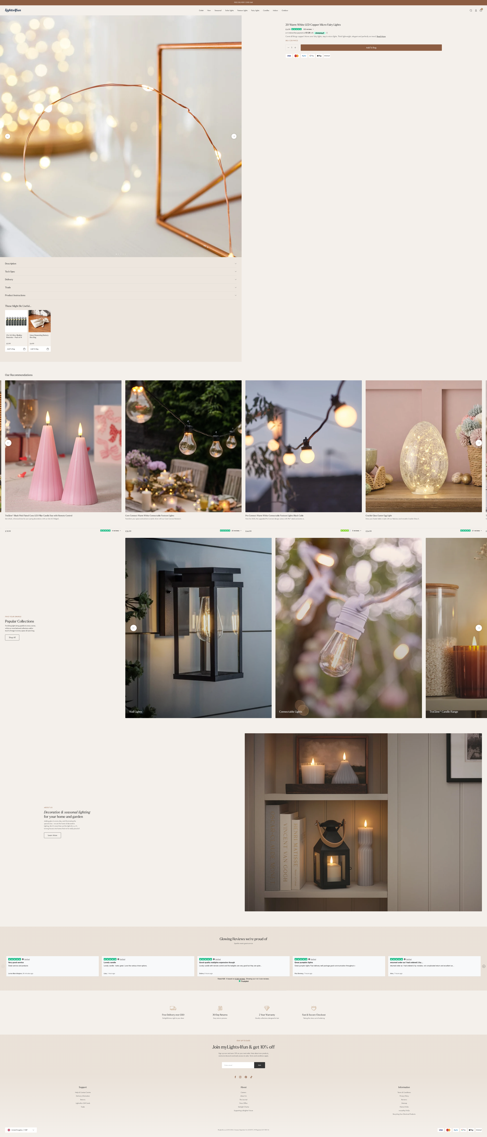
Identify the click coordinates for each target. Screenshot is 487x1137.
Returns (82, 1100)
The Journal (243, 1100)
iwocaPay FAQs (404, 1110)
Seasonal (218, 10)
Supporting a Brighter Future (243, 1110)
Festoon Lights (242, 10)
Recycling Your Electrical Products (404, 1114)
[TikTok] (251, 1077)
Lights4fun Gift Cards (83, 1103)
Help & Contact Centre (83, 1092)
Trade (83, 1107)
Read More (381, 36)
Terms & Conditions (404, 1092)
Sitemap (404, 1103)
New (209, 10)
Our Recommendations (19, 375)
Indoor (275, 10)
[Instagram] (240, 1077)
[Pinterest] (246, 1077)
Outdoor (285, 10)
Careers (243, 1092)
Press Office (243, 1103)
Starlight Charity (243, 1107)
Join (259, 1065)
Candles (266, 10)
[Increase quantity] (296, 48)
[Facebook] (235, 1077)
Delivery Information (83, 1096)
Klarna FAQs (404, 1107)
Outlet (201, 10)
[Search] (471, 10)
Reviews (404, 1100)
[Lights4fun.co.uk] (13, 10)
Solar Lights (229, 10)
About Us (243, 1096)
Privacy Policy (404, 1096)
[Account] (476, 10)
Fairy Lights (255, 10)
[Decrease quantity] (287, 48)
